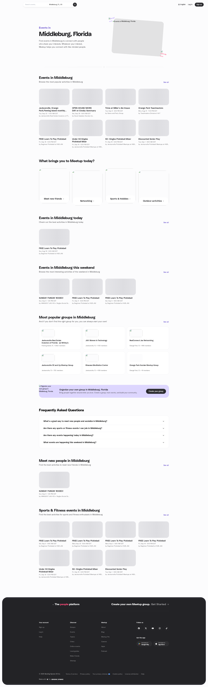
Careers (104, 641)
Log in (41, 632)
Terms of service (72, 674)
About (103, 627)
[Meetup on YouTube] (152, 628)
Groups (72, 627)
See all (166, 82)
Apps (103, 646)
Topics (72, 637)
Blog (102, 632)
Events (72, 632)
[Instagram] (159, 628)
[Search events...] (75, 5)
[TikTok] (166, 628)
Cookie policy (118, 674)
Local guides (74, 651)
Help (40, 637)
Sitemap (73, 661)
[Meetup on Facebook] (138, 628)
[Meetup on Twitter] (145, 628)
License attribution (131, 674)
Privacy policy (85, 674)
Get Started (158, 604)
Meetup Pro (105, 637)
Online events (75, 646)
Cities (72, 641)
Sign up (41, 627)
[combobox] (60, 4)
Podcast (104, 651)
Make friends (74, 656)
